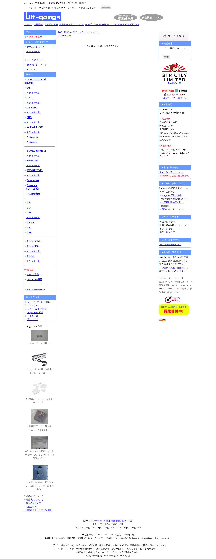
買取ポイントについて (173, 209)
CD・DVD (32, 69)
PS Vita (67, 32)
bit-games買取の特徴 (172, 195)
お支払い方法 (51, 24)
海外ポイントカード (37, 65)
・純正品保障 (30, 506)
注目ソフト (32, 319)
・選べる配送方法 (32, 503)
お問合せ (38, 24)
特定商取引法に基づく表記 (119, 520)
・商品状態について (33, 499)
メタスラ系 (32, 316)
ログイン (28, 24)
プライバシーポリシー (95, 520)
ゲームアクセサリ (36, 60)
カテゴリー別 (33, 51)
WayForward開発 (35, 312)
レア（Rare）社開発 (37, 309)
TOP (60, 32)
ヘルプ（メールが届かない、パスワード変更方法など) (112, 24)
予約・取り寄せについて (171, 172)
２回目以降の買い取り (173, 202)
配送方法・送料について (71, 24)
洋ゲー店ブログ (167, 232)
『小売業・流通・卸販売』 (172, 267)
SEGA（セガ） (34, 305)
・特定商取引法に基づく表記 (38, 510)
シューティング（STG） (39, 302)
